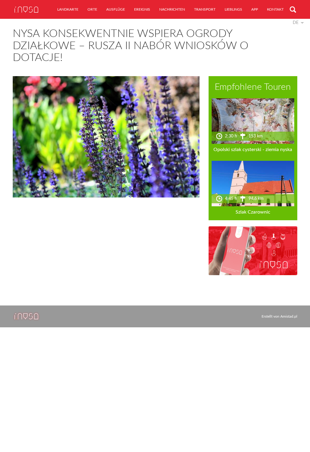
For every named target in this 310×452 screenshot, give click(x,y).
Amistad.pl (288, 316)
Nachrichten (172, 9)
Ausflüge (115, 9)
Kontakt (275, 9)
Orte (92, 9)
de (295, 23)
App (254, 9)
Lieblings (233, 9)
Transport (205, 9)
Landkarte (67, 9)
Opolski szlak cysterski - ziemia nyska (252, 149)
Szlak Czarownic (253, 212)
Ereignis (142, 9)
